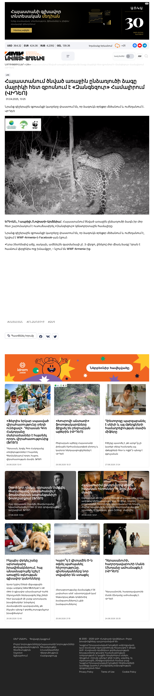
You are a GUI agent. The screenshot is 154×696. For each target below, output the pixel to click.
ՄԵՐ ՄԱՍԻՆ (20, 638)
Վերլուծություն (49, 652)
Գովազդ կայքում (40, 638)
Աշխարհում (20, 655)
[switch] (130, 56)
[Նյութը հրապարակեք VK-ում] (48, 336)
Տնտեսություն (22, 649)
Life (7, 75)
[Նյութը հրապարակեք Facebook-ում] (40, 336)
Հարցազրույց (48, 655)
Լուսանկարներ (49, 649)
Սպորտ (18, 652)
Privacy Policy (86, 671)
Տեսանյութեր (48, 647)
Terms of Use (107, 671)
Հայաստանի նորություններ (57, 644)
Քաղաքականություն (26, 647)
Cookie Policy (129, 671)
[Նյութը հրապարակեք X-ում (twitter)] (55, 336)
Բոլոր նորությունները (26, 644)
